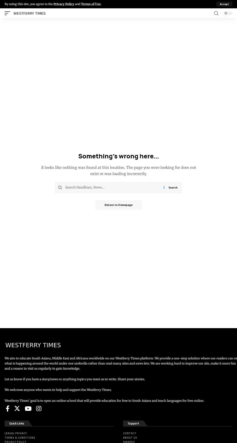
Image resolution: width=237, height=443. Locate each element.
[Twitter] (17, 408)
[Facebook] (8, 408)
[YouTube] (28, 408)
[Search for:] (113, 187)
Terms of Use (91, 4)
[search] (216, 13)
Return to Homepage (119, 205)
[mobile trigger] (8, 13)
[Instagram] (39, 408)
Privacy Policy (63, 4)
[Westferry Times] (30, 13)
